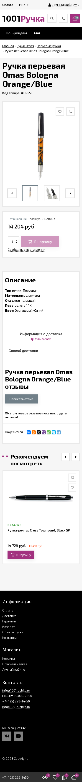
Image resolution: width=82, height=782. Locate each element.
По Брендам (16, 33)
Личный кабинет (14, 669)
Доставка (9, 616)
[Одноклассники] (34, 432)
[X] (39, 432)
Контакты (9, 637)
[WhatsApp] (49, 432)
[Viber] (44, 432)
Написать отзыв (21, 399)
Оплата (7, 610)
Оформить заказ (14, 664)
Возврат (8, 627)
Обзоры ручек (12, 632)
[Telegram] (59, 432)
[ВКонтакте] (29, 432)
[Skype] (54, 432)
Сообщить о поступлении (26, 249)
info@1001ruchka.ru (16, 690)
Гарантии (9, 621)
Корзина (8, 658)
